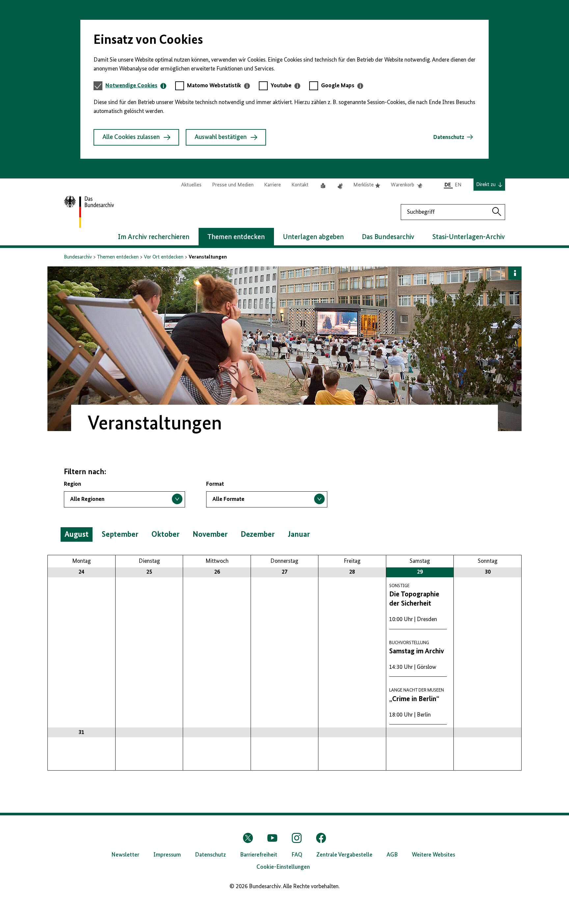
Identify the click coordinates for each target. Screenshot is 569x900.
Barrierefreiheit (258, 855)
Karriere (272, 185)
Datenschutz (448, 137)
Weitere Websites (433, 855)
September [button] (120, 534)
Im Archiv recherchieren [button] (153, 237)
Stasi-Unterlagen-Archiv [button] (468, 237)
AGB (392, 855)
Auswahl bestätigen (221, 137)
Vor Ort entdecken (163, 257)
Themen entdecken (118, 257)
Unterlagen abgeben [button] (313, 237)
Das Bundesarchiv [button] (388, 237)
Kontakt (300, 185)
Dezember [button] (258, 534)
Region (72, 484)
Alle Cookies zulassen (131, 137)
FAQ (296, 855)
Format (215, 484)
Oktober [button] (165, 534)
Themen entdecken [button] (236, 237)
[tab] (135, 85)
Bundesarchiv (78, 257)
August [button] (77, 534)
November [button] (210, 534)
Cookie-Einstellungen (283, 867)
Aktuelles (191, 185)
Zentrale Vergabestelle (344, 855)
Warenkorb (406, 185)
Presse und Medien (233, 185)
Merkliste (366, 185)
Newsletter (125, 855)
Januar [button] (299, 534)
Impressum (167, 855)
